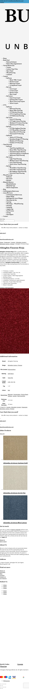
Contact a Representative (7, 287)
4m (12, 382)
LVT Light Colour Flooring (18, 121)
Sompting (9, 207)
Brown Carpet (14, 92)
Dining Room (24, 394)
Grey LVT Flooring (15, 119)
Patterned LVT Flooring (17, 134)
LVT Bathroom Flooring (17, 116)
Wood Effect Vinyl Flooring (18, 168)
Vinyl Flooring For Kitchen (18, 152)
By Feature (9, 96)
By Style (8, 126)
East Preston (10, 211)
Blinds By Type (10, 186)
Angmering (9, 209)
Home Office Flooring (16, 110)
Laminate (9, 74)
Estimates (2, 572)
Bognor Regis (10, 196)
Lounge (15, 396)
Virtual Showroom (8, 65)
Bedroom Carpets (15, 83)
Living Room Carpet (16, 85)
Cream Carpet (14, 91)
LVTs (4, 105)
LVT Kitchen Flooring (16, 112)
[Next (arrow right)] (2, 685)
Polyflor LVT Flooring (16, 143)
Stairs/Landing (21, 396)
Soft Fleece (11, 373)
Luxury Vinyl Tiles (12, 69)
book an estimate (15, 529)
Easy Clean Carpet (15, 98)
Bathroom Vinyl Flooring (17, 155)
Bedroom (10, 394)
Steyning (9, 205)
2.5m (9, 382)
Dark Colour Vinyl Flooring (18, 164)
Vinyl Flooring (7, 144)
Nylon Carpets (14, 103)
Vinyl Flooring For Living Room (19, 153)
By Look (8, 87)
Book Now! (6, 60)
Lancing (8, 202)
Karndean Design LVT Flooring (19, 139)
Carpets (8, 67)
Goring (8, 213)
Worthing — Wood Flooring (14, 204)
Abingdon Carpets (21, 242)
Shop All (2, 434)
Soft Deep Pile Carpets (16, 100)
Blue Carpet (13, 94)
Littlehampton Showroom (11, 191)
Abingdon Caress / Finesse (7, 244)
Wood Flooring (10, 73)
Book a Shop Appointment (14, 64)
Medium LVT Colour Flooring (18, 123)
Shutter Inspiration (12, 188)
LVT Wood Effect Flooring (17, 130)
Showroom (7, 242)
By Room (9, 78)
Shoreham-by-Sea (11, 200)
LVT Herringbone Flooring (18, 128)
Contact (5, 216)
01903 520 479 (4, 1)
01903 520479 (3, 233)
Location (2, 575)
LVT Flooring (3, 578)
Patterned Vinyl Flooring (17, 173)
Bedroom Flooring (15, 109)
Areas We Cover (8, 193)
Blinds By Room (11, 184)
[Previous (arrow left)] (0, 685)
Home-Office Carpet (15, 80)
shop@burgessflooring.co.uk (6, 239)
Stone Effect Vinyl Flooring (18, 170)
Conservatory (16, 394)
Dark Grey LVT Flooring (17, 125)
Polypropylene (11, 369)
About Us (2, 540)
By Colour (9, 118)
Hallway (10, 396)
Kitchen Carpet (14, 82)
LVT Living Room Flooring (18, 114)
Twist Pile (10, 378)
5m (14, 382)
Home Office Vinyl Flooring (18, 150)
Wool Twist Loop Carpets (17, 101)
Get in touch (3, 541)
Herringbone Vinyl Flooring (18, 171)
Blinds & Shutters (8, 182)
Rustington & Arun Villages (14, 198)
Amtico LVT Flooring (16, 137)
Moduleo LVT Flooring (16, 141)
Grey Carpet (13, 89)
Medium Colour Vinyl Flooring (19, 161)
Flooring (3, 666)
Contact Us (3, 577)
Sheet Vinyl (9, 71)
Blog (4, 189)
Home (5, 58)
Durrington (9, 214)
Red (9, 390)
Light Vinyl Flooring (16, 159)
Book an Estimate (11, 62)
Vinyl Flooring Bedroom (17, 148)
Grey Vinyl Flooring (16, 162)
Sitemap (2, 671)
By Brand (9, 135)
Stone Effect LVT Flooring (17, 132)
